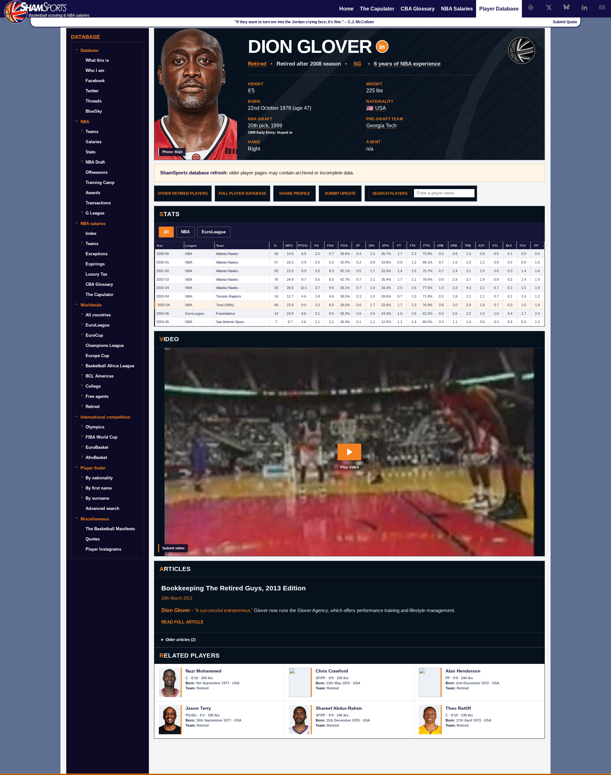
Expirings (95, 264)
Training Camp (100, 182)
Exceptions (97, 253)
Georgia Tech (381, 125)
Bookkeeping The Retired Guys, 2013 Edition (233, 588)
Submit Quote (565, 22)
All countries (98, 315)
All (166, 231)
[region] (349, 284)
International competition (105, 416)
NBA (185, 231)
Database (89, 50)
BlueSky (94, 111)
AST (481, 245)
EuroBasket (97, 447)
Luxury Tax (96, 274)
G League (95, 213)
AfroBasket (96, 457)
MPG (289, 245)
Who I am (95, 70)
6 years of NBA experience (407, 64)
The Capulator (377, 8)
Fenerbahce (225, 313)
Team (220, 245)
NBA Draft (95, 162)
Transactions (98, 203)
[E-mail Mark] (602, 7)
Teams (92, 131)
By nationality (99, 478)
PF (536, 245)
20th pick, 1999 (265, 125)
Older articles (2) (180, 640)
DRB (454, 245)
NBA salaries (93, 223)
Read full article (182, 622)
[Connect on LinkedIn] (584, 7)
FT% (426, 245)
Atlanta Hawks (227, 254)
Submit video (173, 548)
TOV (522, 245)
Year (159, 245)
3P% (385, 245)
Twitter (92, 90)
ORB (440, 245)
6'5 (251, 90)
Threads (94, 101)
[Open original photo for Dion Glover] (195, 94)
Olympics (95, 427)
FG (316, 245)
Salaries (94, 141)
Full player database (242, 193)
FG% (344, 245)
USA (380, 108)
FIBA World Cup (101, 437)
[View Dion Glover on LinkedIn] (382, 46)
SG (357, 64)
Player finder (93, 467)
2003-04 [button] (162, 288)
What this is (97, 60)
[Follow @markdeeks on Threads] (531, 7)
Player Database (499, 8)
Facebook (95, 80)
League (190, 245)
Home (346, 8)
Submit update (340, 193)
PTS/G (303, 245)
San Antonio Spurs (230, 322)
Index (91, 233)
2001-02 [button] (162, 271)
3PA (372, 245)
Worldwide (91, 304)
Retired (257, 64)
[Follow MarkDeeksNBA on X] (548, 7)
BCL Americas (100, 376)
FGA (330, 245)
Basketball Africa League (110, 365)
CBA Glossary (418, 8)
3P (358, 245)
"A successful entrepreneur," (223, 610)
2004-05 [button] (162, 313)
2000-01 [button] (162, 262)
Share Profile (294, 193)
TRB (468, 245)
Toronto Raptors (228, 296)
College (93, 386)
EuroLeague (214, 231)
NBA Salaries (457, 8)
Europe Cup (97, 355)
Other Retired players (183, 193)
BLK (509, 245)
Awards (93, 192)
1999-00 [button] (162, 254)
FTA (413, 245)
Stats (90, 152)
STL (495, 245)
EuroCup (94, 335)
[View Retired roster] (521, 50)
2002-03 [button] (162, 279)
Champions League (105, 345)
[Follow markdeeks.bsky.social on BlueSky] (566, 7)
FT (399, 245)
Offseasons (97, 172)
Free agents (97, 396)
